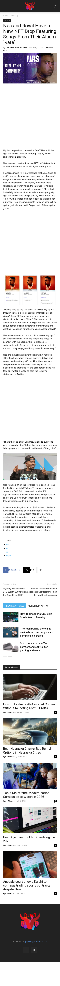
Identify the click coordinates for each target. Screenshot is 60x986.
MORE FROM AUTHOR (38, 606)
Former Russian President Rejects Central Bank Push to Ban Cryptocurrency (43, 591)
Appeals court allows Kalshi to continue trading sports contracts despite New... (26, 885)
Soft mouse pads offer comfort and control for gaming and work (34, 647)
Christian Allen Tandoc (16, 47)
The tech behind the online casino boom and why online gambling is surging (36, 632)
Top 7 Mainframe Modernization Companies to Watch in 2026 (26, 795)
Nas (7, 544)
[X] (34, 950)
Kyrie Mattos (8, 712)
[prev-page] (5, 658)
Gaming (14, 15)
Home (5, 15)
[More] (41, 570)
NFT (8, 548)
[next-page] (10, 658)
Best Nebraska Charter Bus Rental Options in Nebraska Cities (27, 750)
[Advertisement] (30, 117)
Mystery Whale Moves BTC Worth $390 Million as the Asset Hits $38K (16, 591)
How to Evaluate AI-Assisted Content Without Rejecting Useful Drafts (29, 706)
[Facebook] (26, 950)
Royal (8, 555)
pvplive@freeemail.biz (36, 941)
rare (7, 552)
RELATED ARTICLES (14, 606)
